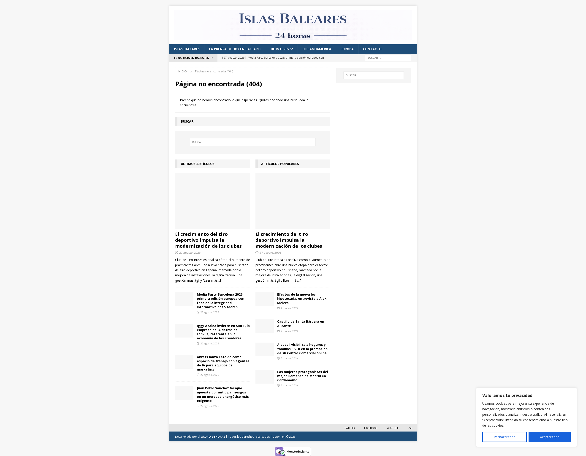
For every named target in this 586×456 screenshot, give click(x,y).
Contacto (372, 49)
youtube (393, 428)
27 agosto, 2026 (190, 252)
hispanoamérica (316, 49)
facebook (370, 428)
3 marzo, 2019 (289, 358)
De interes (280, 49)
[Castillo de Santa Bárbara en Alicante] (264, 326)
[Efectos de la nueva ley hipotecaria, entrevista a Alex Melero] (264, 299)
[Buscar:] (388, 57)
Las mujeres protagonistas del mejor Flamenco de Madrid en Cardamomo (302, 376)
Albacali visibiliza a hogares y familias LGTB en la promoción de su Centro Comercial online (302, 348)
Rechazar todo (504, 437)
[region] (526, 417)
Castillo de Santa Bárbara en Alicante (300, 323)
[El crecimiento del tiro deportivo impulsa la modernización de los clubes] (212, 201)
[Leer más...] (212, 280)
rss (410, 428)
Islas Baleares (187, 49)
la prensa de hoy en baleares (235, 49)
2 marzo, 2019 (289, 308)
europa (347, 49)
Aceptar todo (549, 437)
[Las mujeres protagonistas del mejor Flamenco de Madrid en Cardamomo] (264, 377)
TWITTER (349, 428)
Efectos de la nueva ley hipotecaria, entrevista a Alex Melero (301, 298)
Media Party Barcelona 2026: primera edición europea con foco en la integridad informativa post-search (220, 300)
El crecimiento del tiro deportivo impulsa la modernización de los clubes (208, 240)
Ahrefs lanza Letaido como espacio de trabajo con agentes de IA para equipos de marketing (223, 363)
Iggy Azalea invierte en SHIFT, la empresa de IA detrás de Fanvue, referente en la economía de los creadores (223, 332)
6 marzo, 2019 (289, 385)
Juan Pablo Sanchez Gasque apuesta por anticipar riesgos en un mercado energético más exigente (223, 394)
